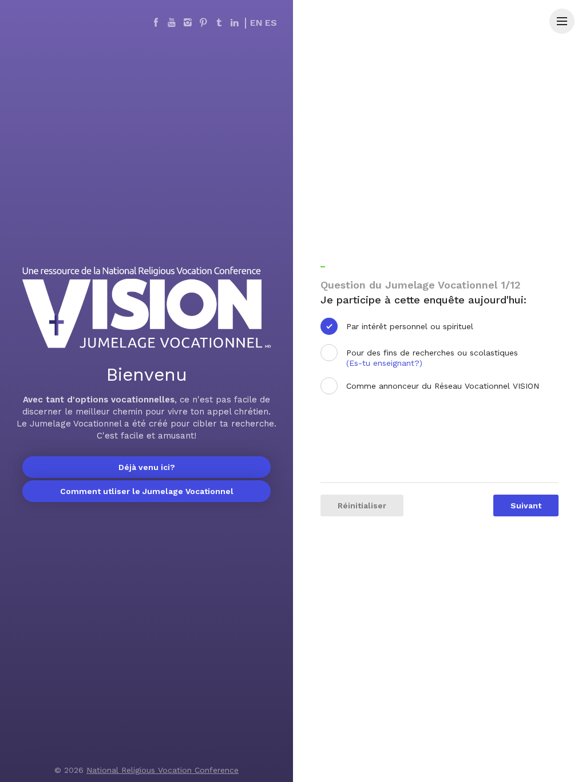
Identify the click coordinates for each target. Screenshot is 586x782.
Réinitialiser (362, 505)
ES (271, 22)
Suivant (525, 505)
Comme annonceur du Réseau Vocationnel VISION (442, 385)
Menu (562, 21)
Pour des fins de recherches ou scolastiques (432, 358)
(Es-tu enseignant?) (384, 363)
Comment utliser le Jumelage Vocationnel (146, 491)
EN (256, 22)
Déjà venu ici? (146, 467)
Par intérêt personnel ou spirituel (409, 326)
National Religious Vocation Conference (162, 770)
